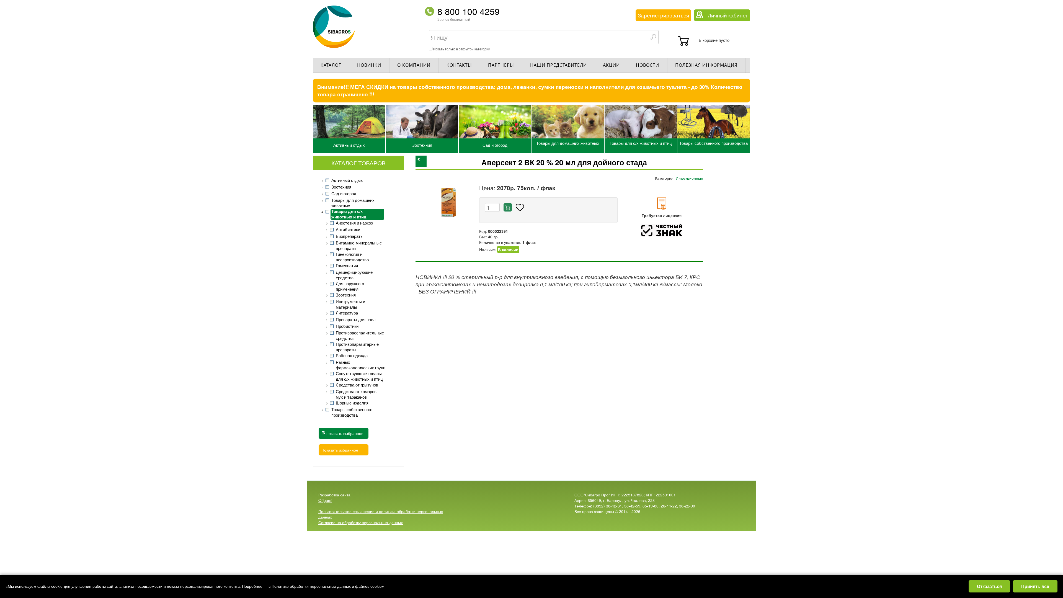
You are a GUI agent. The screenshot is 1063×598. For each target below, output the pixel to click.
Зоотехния (422, 145)
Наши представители (558, 65)
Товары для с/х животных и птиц (641, 143)
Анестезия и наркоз (354, 223)
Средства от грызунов (357, 385)
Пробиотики (347, 326)
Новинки (369, 65)
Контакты (459, 65)
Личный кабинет (728, 15)
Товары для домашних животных (567, 143)
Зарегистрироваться (663, 15)
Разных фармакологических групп (360, 364)
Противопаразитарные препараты (357, 346)
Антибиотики (348, 229)
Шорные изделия (352, 403)
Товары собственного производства (713, 143)
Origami (325, 500)
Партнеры (501, 65)
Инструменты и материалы (350, 304)
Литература (347, 313)
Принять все (1035, 586)
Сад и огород (495, 145)
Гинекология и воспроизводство (352, 256)
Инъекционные (689, 178)
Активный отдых (349, 145)
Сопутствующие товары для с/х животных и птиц (359, 376)
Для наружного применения (350, 286)
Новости (647, 65)
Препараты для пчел (356, 319)
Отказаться (989, 586)
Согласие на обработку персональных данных (360, 522)
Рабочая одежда (352, 355)
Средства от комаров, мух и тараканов (357, 394)
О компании (413, 65)
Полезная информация (706, 65)
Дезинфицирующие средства (354, 274)
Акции (611, 65)
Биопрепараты (349, 236)
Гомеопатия (347, 265)
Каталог (331, 65)
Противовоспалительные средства (360, 335)
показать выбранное (344, 433)
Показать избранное (339, 450)
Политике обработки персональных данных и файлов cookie (327, 586)
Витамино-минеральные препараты (359, 245)
